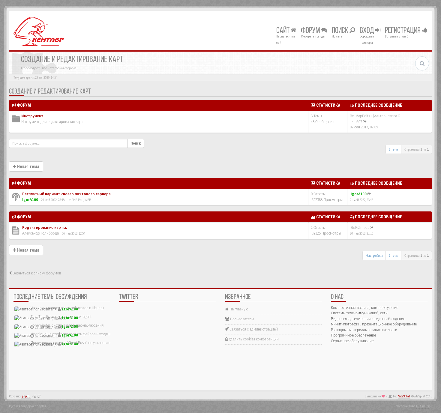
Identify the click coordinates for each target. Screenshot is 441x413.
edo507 (356, 121)
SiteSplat (404, 396)
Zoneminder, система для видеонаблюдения (67, 325)
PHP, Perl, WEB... (82, 200)
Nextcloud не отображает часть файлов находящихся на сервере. (84, 334)
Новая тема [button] (27, 166)
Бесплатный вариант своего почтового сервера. (66, 193)
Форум (311, 31)
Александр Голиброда (40, 233)
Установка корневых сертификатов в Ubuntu (67, 307)
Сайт (283, 31)
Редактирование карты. (44, 227)
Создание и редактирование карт (50, 91)
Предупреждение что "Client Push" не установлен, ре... (76, 342)
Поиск (341, 31)
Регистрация (403, 31)
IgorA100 (30, 199)
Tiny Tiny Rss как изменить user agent (61, 316)
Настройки (374, 255)
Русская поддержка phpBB (27, 406)
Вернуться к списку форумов (36, 273)
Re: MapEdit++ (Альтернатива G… (377, 115)
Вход (367, 31)
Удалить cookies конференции (253, 339)
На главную (238, 309)
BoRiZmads (360, 227)
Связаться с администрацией (253, 329)
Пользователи (241, 319)
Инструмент (32, 115)
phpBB (26, 396)
